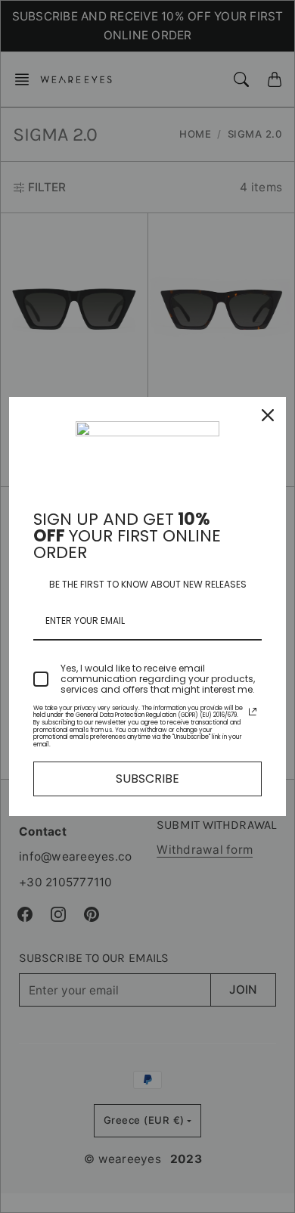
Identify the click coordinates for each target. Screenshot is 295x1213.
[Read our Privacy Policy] (253, 712)
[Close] (268, 415)
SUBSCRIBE (147, 778)
